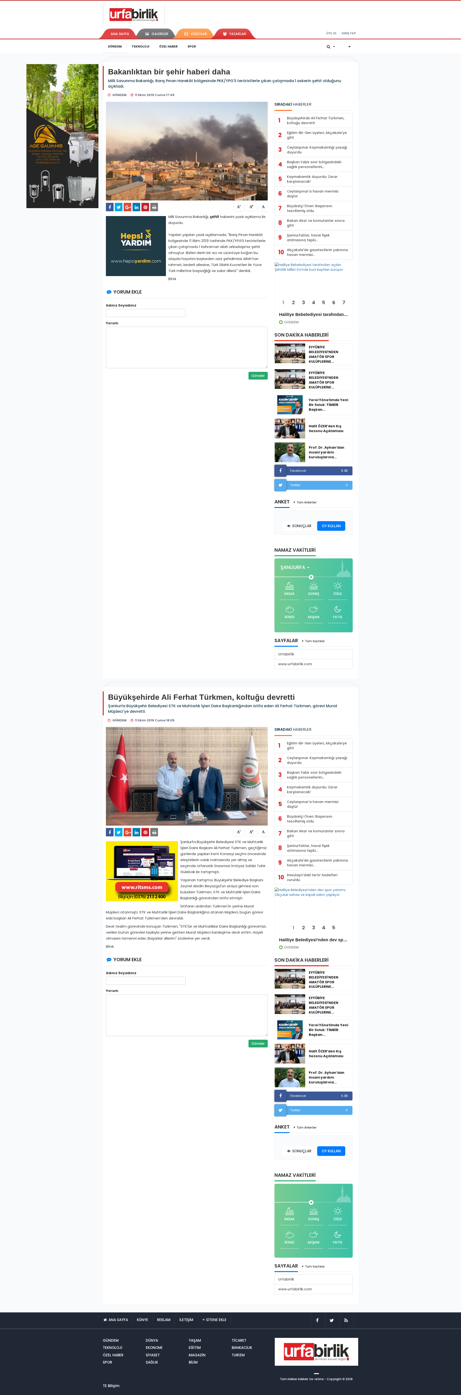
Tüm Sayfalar (315, 641)
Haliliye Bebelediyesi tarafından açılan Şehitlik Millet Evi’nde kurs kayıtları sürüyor (313, 314)
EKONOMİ (154, 1347)
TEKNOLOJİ (140, 46)
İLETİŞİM (186, 1319)
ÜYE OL (331, 33)
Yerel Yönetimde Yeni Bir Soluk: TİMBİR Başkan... (328, 405)
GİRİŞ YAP (348, 33)
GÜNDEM (115, 46)
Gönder (258, 375)
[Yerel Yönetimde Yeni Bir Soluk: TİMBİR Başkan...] (290, 405)
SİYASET (153, 1355)
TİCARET (239, 1340)
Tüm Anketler (306, 502)
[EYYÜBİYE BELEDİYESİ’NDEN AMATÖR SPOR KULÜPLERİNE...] (290, 353)
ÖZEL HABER (168, 46)
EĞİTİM (195, 1347)
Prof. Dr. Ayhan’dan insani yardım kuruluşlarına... (326, 452)
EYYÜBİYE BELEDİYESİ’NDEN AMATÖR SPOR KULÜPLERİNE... (323, 354)
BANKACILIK (242, 1347)
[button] (296, 567)
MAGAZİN (197, 1355)
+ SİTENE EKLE (214, 1319)
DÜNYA (152, 1340)
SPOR (192, 46)
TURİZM (238, 1355)
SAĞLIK (152, 1362)
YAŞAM (195, 1340)
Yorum (112, 323)
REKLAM (163, 1319)
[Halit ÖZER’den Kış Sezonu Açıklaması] (290, 428)
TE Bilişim (111, 1385)
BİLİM (193, 1362)
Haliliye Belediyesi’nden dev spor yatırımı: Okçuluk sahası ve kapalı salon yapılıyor (313, 939)
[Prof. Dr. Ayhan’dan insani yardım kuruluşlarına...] (290, 452)
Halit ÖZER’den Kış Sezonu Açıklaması (326, 428)
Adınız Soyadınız (121, 305)
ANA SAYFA (120, 33)
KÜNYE (142, 1319)
